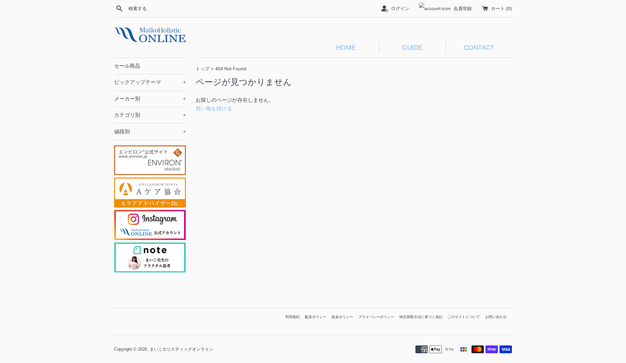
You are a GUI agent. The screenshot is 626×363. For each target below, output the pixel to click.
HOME (346, 47)
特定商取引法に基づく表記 (420, 317)
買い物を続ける (214, 108)
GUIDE (412, 47)
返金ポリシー (342, 317)
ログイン (400, 8)
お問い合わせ (496, 317)
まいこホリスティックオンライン (181, 349)
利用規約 (292, 317)
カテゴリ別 (150, 115)
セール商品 (127, 66)
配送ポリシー (315, 317)
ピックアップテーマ (150, 82)
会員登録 (463, 8)
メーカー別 (150, 98)
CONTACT (479, 47)
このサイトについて (464, 317)
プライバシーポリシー (376, 317)
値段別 (150, 131)
